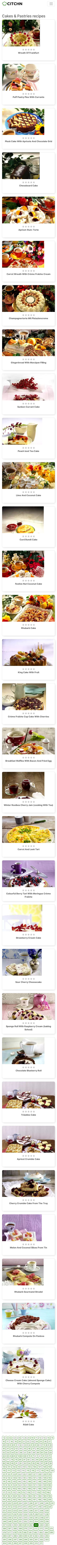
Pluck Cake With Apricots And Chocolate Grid (28, 141)
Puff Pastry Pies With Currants (28, 97)
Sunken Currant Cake (28, 406)
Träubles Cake (28, 1114)
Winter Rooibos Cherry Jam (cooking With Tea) (28, 805)
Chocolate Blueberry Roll (28, 1070)
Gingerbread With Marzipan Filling (28, 362)
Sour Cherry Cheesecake (28, 982)
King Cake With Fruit (28, 672)
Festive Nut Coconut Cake (28, 583)
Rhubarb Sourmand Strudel (28, 1291)
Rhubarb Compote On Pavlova (28, 1336)
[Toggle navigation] (51, 3)
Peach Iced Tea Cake (28, 451)
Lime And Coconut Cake (28, 495)
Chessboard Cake (28, 185)
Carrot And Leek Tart (29, 849)
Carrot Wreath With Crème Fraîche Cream (29, 274)
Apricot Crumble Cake (28, 1159)
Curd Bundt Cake (28, 539)
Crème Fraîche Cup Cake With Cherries (28, 716)
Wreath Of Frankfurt (28, 52)
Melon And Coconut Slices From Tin (28, 1247)
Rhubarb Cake (28, 628)
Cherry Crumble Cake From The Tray (28, 1203)
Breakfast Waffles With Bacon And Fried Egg (28, 760)
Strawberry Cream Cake (28, 937)
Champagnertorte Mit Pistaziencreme (28, 318)
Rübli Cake (28, 1424)
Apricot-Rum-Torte (28, 229)
